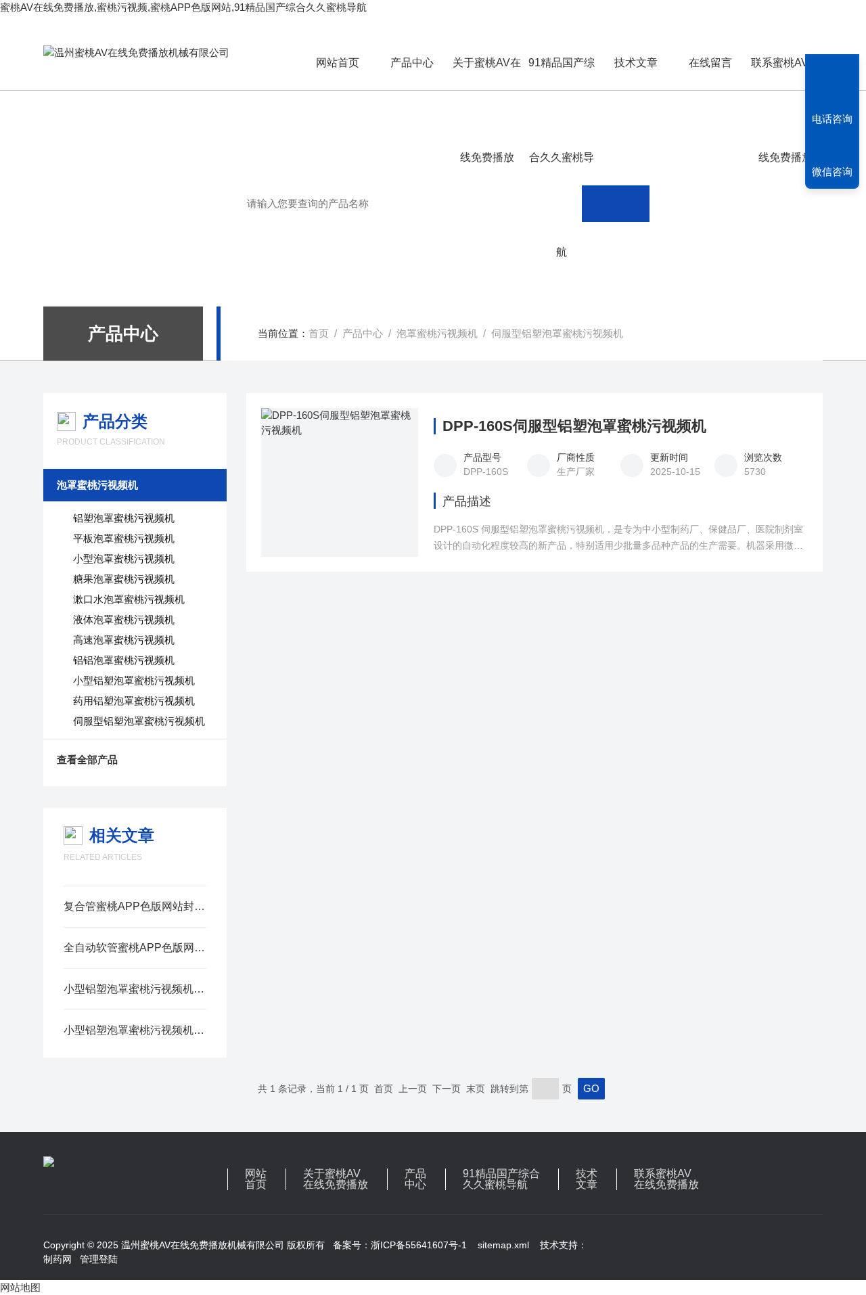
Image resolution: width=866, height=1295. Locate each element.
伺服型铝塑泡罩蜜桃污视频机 (557, 333)
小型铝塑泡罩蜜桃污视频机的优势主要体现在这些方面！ (135, 989)
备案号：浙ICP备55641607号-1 (400, 1245)
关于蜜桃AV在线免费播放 (487, 73)
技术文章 (636, 62)
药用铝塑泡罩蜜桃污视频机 (134, 700)
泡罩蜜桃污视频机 (437, 333)
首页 (319, 333)
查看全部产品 (87, 759)
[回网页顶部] (832, 69)
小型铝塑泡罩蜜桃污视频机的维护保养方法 (135, 1030)
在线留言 (710, 62)
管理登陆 (99, 1259)
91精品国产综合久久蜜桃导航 (561, 73)
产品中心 (412, 62)
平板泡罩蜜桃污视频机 (124, 538)
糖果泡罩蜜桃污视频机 (124, 579)
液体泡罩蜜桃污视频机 (124, 619)
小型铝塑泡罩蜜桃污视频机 (134, 680)
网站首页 (337, 62)
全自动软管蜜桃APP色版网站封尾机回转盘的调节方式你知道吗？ (135, 947)
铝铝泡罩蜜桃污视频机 (124, 660)
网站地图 (20, 1287)
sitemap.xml (503, 1245)
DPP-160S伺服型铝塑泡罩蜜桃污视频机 (574, 426)
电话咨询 (832, 118)
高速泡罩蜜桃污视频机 (124, 639)
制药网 (57, 1259)
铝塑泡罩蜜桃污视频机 (124, 518)
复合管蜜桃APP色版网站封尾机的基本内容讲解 (135, 906)
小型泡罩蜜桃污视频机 (124, 558)
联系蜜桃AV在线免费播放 (785, 73)
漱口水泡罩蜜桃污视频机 (129, 599)
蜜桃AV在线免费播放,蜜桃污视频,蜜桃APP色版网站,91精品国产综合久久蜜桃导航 (183, 7)
